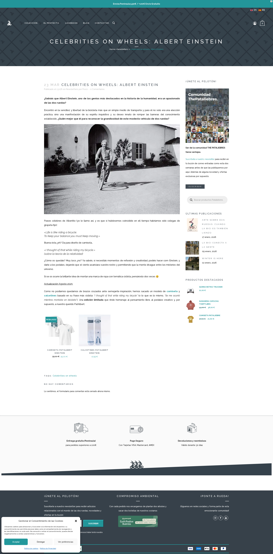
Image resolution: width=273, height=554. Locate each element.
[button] (76, 521)
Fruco (85, 89)
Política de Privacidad (48, 548)
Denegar (41, 542)
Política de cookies (31, 548)
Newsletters (122, 49)
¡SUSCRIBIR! (195, 187)
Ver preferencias (65, 542)
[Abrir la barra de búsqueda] (113, 23)
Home (112, 49)
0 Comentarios (97, 89)
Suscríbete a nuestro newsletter (200, 159)
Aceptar (16, 542)
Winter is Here (213, 258)
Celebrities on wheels (65, 376)
